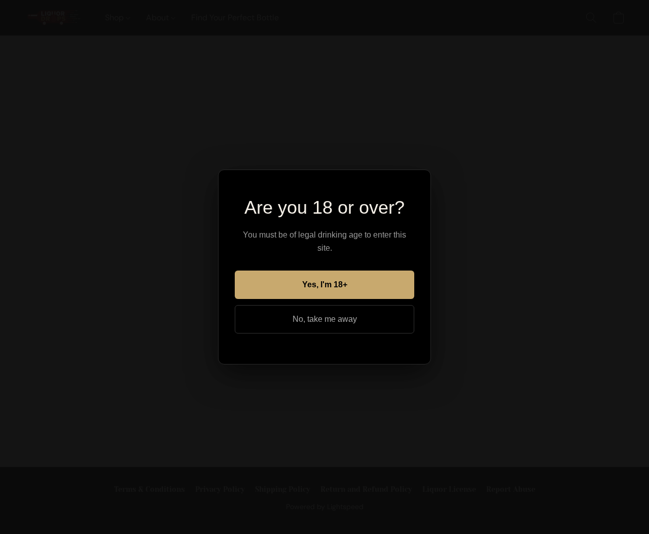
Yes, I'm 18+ (324, 284)
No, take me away (325, 319)
